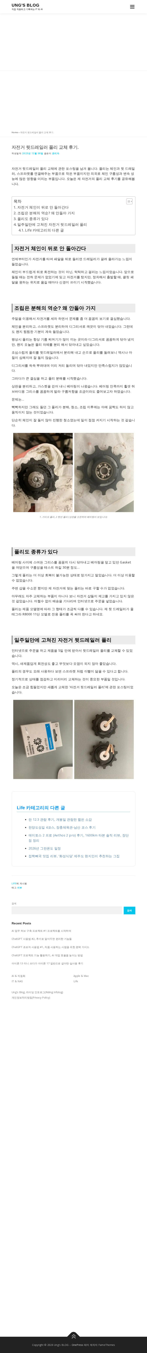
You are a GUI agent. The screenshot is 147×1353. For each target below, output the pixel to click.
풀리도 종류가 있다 (33, 218)
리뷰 (19, 887)
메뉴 (131, 6)
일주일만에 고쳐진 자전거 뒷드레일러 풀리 (52, 224)
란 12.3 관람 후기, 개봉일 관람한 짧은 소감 (60, 819)
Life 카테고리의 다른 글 (44, 230)
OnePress (77, 1345)
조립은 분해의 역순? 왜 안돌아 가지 (46, 213)
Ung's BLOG (25, 5)
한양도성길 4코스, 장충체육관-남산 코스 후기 (62, 827)
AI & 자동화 (18, 976)
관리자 (56, 153)
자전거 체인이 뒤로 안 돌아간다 (43, 207)
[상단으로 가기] (73, 1336)
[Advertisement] (73, 42)
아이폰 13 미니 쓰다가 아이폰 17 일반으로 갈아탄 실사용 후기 (47, 963)
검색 (14, 903)
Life (14, 883)
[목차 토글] (128, 201)
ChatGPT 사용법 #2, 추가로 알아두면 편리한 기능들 (42, 938)
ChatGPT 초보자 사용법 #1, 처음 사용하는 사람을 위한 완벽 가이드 (50, 947)
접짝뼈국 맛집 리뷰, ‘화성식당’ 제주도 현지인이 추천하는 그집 (74, 856)
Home (15, 132)
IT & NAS (17, 981)
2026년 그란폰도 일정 (45, 848)
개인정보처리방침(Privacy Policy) (31, 997)
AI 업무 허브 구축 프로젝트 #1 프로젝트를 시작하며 (41, 930)
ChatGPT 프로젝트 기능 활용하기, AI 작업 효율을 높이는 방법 (47, 955)
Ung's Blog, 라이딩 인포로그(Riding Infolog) (37, 992)
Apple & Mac (81, 976)
